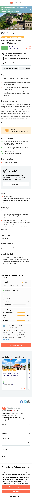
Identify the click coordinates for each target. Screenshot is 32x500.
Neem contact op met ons (8, 462)
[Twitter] (25, 402)
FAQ (3, 459)
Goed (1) (7, 296)
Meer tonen (6, 339)
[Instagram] (28, 402)
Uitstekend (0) (8, 293)
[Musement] (16, 3)
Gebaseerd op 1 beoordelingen (17, 48)
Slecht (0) (7, 301)
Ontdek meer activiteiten (18, 131)
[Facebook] (21, 402)
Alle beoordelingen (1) (11, 290)
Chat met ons (16, 184)
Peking (7, 32)
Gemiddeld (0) (8, 298)
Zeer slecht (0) (8, 304)
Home (3, 32)
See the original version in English (10, 11)
